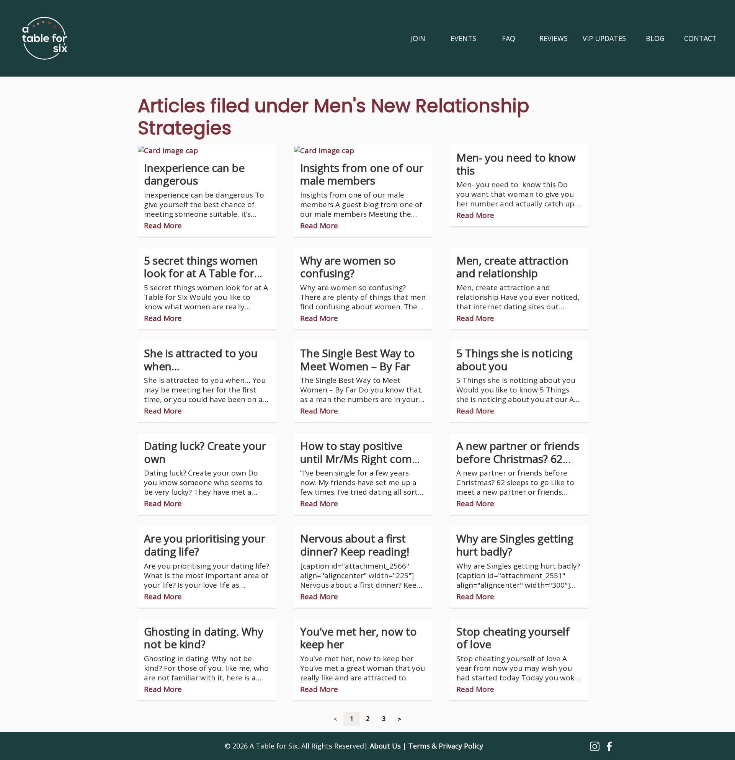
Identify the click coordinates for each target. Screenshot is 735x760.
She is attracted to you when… (201, 359)
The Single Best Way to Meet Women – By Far (357, 359)
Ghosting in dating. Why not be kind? (203, 638)
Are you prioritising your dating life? (204, 545)
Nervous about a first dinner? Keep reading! (354, 545)
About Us (385, 745)
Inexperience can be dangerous (194, 174)
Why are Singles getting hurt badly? (514, 545)
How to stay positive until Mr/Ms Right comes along (361, 458)
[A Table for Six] (45, 38)
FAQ (508, 38)
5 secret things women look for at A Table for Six (201, 273)
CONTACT (700, 38)
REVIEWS (553, 38)
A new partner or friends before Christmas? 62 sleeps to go (517, 458)
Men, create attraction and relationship (512, 267)
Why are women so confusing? (348, 267)
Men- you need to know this (516, 164)
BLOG (655, 38)
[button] (595, 746)
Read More (163, 225)
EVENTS (463, 38)
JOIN (418, 38)
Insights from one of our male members (361, 174)
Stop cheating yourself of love (513, 638)
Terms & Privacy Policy (445, 745)
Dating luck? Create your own (205, 452)
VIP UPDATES (604, 38)
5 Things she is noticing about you (514, 359)
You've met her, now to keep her (358, 638)
